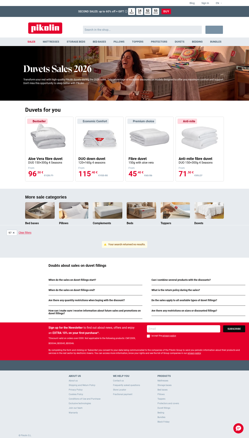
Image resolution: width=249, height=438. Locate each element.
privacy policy (169, 335)
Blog (192, 3)
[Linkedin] (139, 365)
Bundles (161, 417)
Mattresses (162, 380)
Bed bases (162, 390)
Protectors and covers (168, 403)
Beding (160, 412)
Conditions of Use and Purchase (84, 399)
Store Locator (119, 390)
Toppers (161, 399)
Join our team (76, 408)
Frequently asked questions (126, 385)
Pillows (161, 394)
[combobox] (142, 30)
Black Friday (163, 422)
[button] (217, 3)
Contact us (118, 380)
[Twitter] (117, 365)
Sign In (205, 3)
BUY (166, 11)
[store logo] (45, 26)
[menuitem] (31, 41)
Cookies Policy (76, 394)
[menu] (124, 41)
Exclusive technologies (80, 403)
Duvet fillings (163, 408)
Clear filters (25, 232)
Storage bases (164, 385)
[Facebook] (110, 365)
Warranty (73, 412)
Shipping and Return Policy (82, 385)
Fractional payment (122, 394)
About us (73, 380)
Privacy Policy (76, 390)
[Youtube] (124, 365)
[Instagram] (131, 365)
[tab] (95, 280)
